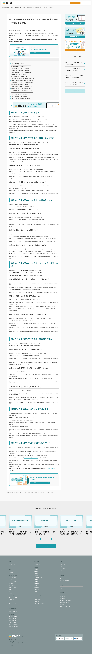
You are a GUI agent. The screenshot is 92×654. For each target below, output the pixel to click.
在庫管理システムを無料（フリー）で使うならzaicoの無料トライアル (73, 63)
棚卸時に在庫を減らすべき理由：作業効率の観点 (21, 72)
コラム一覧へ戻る (74, 91)
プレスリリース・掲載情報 (65, 580)
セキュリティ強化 (12, 601)
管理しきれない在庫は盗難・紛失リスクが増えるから (21, 86)
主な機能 (11, 572)
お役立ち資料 (37, 599)
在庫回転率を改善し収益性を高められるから (20, 94)
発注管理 (11, 591)
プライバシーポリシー (64, 606)
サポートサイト (63, 571)
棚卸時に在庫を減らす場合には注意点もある (20, 96)
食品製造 (36, 569)
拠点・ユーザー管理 (13, 597)
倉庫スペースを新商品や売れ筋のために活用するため (22, 92)
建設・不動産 (37, 583)
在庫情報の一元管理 (13, 616)
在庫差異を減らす (12, 618)
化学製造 (36, 575)
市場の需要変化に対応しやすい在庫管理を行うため (21, 90)
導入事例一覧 (37, 564)
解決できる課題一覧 (13, 611)
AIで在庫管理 (11, 579)
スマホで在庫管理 (12, 577)
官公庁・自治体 (37, 589)
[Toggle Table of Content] (35, 59)
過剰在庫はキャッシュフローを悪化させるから (20, 68)
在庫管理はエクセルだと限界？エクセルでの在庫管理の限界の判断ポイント (74, 76)
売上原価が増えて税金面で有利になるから (19, 66)
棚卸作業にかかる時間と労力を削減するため (20, 74)
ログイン (67, 3)
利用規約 (62, 604)
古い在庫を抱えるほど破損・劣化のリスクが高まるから (22, 82)
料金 (31, 3)
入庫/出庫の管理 (12, 583)
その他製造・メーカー (38, 577)
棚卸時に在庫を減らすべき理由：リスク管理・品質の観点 (22, 80)
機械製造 (36, 571)
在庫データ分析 (12, 599)
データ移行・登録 (12, 581)
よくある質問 (62, 568)
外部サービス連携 (12, 603)
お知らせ (61, 578)
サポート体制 (62, 564)
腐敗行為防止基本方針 (64, 602)
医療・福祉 (36, 581)
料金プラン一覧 (12, 564)
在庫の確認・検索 (12, 587)
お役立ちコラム (18, 7)
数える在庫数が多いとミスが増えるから (19, 76)
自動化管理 (11, 593)
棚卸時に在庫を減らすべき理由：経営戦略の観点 (21, 88)
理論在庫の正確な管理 (13, 626)
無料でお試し (75, 3)
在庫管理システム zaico (7, 7)
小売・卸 (36, 579)
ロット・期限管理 (12, 585)
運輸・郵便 (36, 587)
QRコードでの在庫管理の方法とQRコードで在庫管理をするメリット (74, 69)
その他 (35, 591)
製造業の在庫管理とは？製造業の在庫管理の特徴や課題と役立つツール (74, 83)
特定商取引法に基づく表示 (65, 600)
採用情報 (62, 598)
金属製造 (36, 573)
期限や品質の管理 (12, 622)
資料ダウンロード (85, 3)
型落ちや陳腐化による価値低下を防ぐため (19, 84)
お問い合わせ (62, 566)
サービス (36, 585)
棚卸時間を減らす (12, 620)
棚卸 (24, 7)
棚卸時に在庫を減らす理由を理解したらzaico (20, 98)
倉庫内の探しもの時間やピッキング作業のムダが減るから (22, 78)
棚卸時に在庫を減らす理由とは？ (18, 63)
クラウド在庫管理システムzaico (31, 458)
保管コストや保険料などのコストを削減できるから (21, 70)
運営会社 (62, 596)
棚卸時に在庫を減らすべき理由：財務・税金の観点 (21, 65)
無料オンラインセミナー (39, 603)
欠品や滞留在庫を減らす (14, 624)
